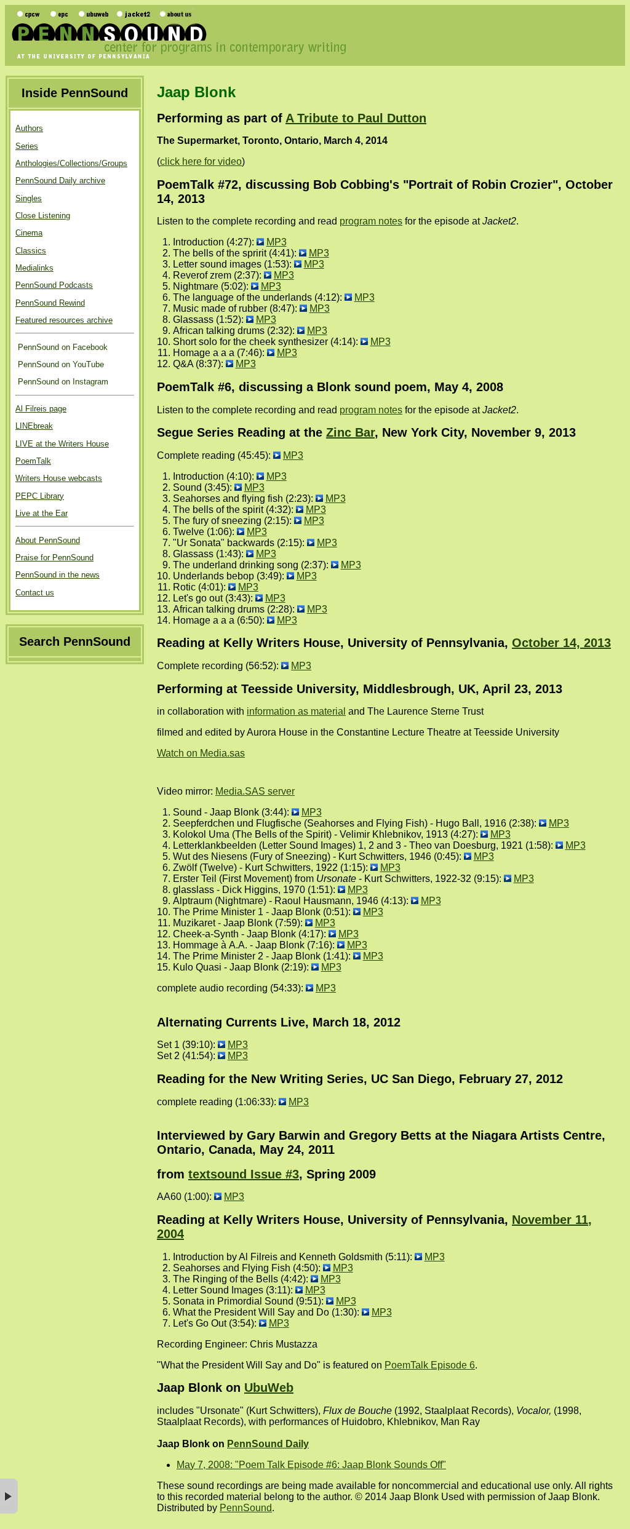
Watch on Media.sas (201, 753)
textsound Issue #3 (243, 1174)
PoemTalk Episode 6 (430, 1365)
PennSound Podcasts (54, 285)
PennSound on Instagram (61, 381)
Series (26, 146)
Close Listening (42, 215)
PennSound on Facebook (61, 347)
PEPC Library (39, 496)
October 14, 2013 (561, 642)
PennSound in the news (57, 574)
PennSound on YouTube (59, 364)
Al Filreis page (40, 408)
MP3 (276, 242)
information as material (296, 711)
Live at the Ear (41, 513)
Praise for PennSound (54, 557)
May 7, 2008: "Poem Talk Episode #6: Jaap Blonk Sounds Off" (311, 1465)
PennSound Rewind (50, 303)
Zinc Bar (350, 432)
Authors (29, 128)
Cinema (28, 232)
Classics (30, 250)
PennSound (246, 1508)
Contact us (34, 592)
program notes (371, 221)
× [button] (9, 1496)
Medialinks (34, 267)
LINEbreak (34, 426)
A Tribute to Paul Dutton (355, 118)
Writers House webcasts (58, 478)
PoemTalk (33, 461)
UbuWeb (268, 1387)
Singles (28, 198)
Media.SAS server (255, 791)
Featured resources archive (64, 320)
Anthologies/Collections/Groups (71, 163)
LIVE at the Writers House (62, 443)
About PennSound (47, 540)
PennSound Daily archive (60, 180)
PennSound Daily (268, 1444)
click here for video (201, 161)
